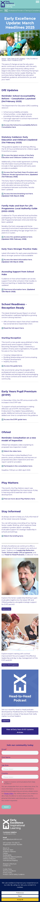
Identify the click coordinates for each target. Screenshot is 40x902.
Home (4, 59)
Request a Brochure (9, 864)
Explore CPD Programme (10, 665)
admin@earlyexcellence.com (12, 839)
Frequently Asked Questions (12, 857)
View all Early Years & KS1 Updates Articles (20, 731)
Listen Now (5, 720)
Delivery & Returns (9, 858)
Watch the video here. (13, 451)
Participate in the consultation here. (18, 466)
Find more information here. (15, 289)
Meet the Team (8, 850)
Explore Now (6, 609)
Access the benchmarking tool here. (18, 194)
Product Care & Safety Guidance (13, 874)
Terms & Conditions (9, 871)
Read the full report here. (14, 328)
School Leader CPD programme (19, 552)
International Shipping (10, 860)
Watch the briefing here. (13, 536)
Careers (5, 853)
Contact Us (6, 865)
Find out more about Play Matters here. (19, 499)
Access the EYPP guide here (15, 419)
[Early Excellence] (16, 4)
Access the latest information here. (18, 260)
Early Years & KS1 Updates (16, 59)
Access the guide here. (13, 366)
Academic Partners (9, 851)
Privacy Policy (7, 873)
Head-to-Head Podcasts (14, 555)
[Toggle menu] (37, 2)
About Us (6, 848)
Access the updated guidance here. (18, 237)
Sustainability (7, 855)
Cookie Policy (7, 869)
